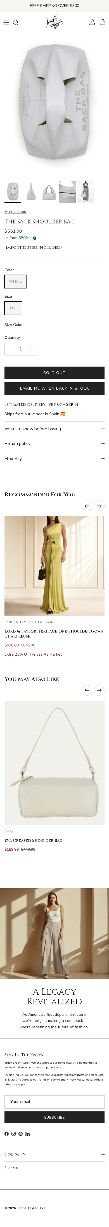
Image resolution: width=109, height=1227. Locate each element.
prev (87, 506)
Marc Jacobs (15, 211)
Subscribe (54, 1117)
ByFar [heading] (10, 832)
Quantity (12, 337)
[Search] (18, 22)
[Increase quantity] (32, 349)
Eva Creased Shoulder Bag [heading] (33, 840)
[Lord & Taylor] (54, 22)
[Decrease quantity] (10, 349)
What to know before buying (32, 429)
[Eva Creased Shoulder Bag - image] (54, 763)
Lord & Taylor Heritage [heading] (28, 622)
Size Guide (13, 324)
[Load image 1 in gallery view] (54, 105)
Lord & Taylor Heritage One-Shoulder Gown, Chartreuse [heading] (54, 634)
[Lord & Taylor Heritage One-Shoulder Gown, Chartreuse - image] (54, 566)
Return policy (17, 443)
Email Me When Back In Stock (54, 388)
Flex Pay (13, 459)
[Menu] (6, 22)
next (99, 506)
